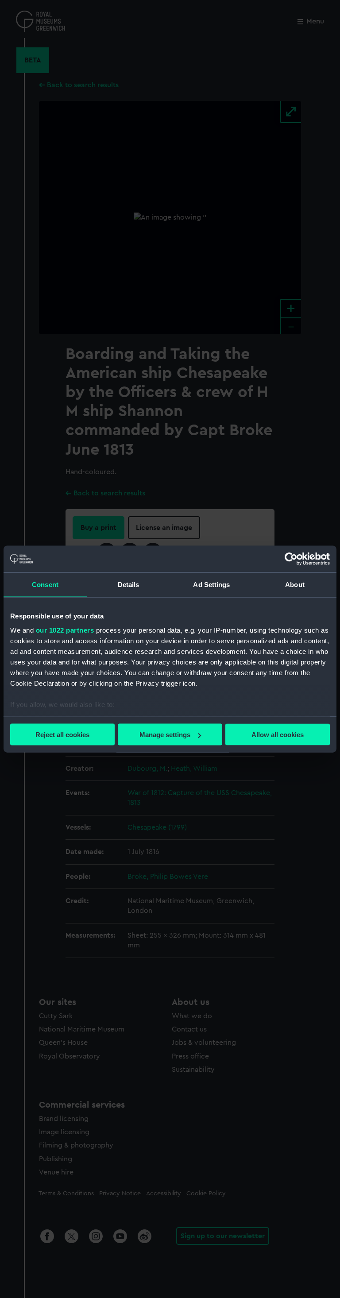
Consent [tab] (45, 584)
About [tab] (295, 584)
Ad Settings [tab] (211, 584)
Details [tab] (128, 584)
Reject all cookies (62, 734)
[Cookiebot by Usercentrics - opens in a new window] (291, 559)
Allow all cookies (277, 734)
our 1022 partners (65, 630)
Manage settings (164, 734)
